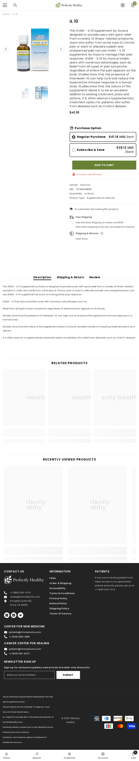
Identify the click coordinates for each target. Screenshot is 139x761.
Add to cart (104, 165)
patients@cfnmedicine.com (25, 632)
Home (6, 14)
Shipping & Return (70, 277)
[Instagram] (7, 615)
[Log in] (122, 5)
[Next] (61, 49)
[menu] (5, 5)
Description (42, 277)
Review (94, 277)
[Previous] (6, 49)
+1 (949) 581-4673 (19, 653)
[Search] (15, 5)
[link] (24, 435)
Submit (68, 675)
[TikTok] (13, 615)
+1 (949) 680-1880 (19, 636)
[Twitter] (20, 615)
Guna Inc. (85, 184)
